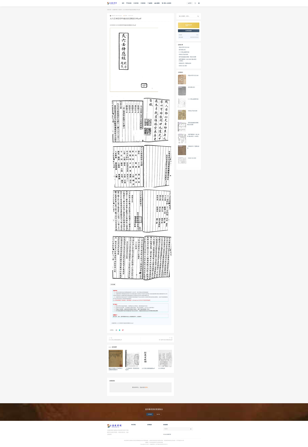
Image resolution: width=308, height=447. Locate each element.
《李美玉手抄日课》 (183, 54)
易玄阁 (120, 9)
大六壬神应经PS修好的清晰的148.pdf (125, 323)
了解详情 (158, 414)
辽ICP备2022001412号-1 (161, 444)
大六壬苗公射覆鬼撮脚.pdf (115, 339)
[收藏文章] (116, 330)
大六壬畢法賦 (161, 368)
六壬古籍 (113, 284)
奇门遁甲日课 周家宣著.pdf (165, 339)
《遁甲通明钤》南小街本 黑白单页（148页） (187, 60)
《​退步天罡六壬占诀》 (184, 47)
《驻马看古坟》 (182, 49)
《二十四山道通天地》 (184, 52)
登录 (146, 387)
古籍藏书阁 (115, 9)
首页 (123, 3)
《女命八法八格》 (183, 65)
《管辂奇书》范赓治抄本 (184, 63)
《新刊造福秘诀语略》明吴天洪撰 (187, 57)
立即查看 (150, 414)
